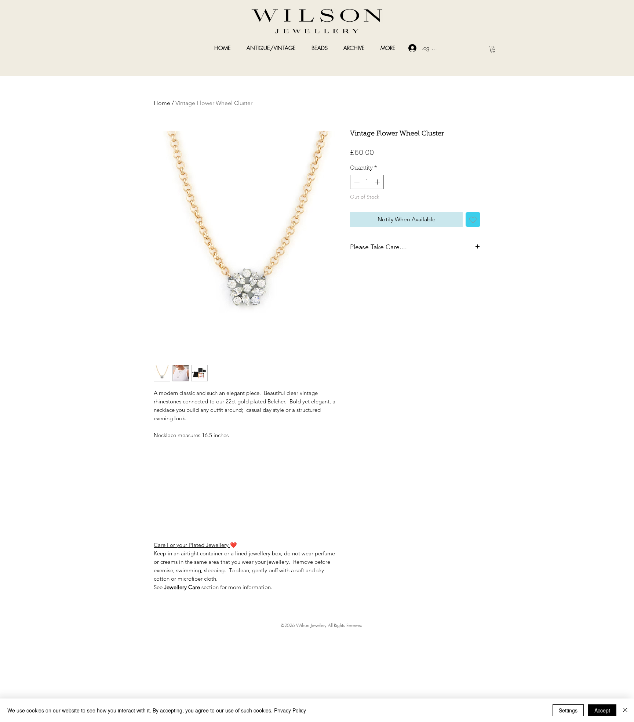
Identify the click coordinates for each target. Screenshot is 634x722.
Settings (568, 710)
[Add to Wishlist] (473, 219)
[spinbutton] (367, 182)
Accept (602, 710)
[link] (492, 49)
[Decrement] (356, 182)
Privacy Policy (290, 710)
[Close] (625, 710)
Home (162, 102)
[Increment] (378, 182)
